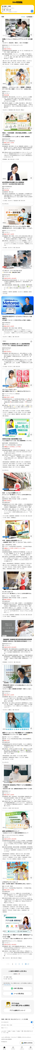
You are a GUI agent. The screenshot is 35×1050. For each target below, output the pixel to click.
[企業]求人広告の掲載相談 (6, 1039)
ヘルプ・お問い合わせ (5, 1037)
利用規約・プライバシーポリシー (24, 1037)
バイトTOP (3, 1031)
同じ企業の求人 (5, 203)
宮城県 (9, 1031)
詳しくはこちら (7, 984)
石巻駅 (18, 1031)
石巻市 (13, 1031)
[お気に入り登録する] (31, 35)
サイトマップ (14, 1037)
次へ (26, 964)
